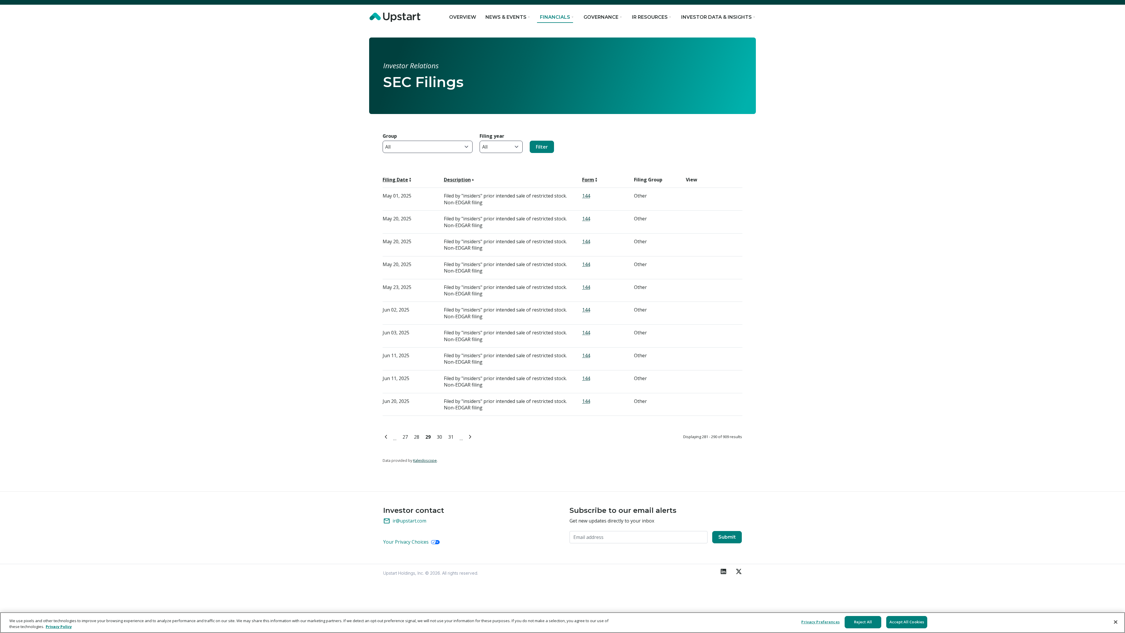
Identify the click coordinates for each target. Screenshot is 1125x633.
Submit (727, 537)
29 (429, 436)
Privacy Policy (59, 626)
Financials (555, 17)
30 (440, 436)
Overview (462, 17)
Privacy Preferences (820, 622)
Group (390, 136)
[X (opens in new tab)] (736, 572)
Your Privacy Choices (406, 542)
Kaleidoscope (425, 460)
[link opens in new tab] (396, 17)
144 (586, 196)
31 (452, 436)
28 (418, 436)
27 (406, 436)
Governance (601, 17)
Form (588, 179)
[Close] (1115, 621)
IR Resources (650, 17)
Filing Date (395, 179)
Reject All (863, 622)
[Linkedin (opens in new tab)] (723, 572)
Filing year (492, 136)
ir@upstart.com (404, 521)
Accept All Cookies (906, 622)
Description (457, 179)
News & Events (505, 17)
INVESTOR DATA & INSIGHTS (716, 17)
